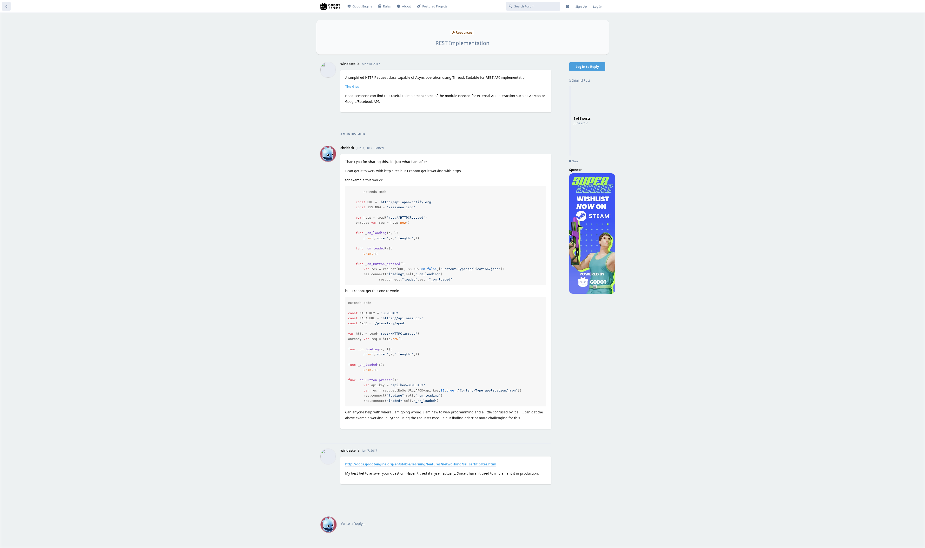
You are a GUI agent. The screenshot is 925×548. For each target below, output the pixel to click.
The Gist (352, 86)
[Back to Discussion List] (6, 6)
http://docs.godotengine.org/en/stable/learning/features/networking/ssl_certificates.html (420, 464)
